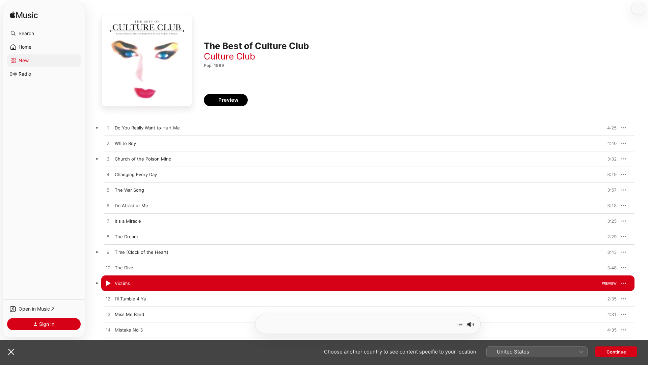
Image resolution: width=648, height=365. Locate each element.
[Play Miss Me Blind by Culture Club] (108, 315)
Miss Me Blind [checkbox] (129, 314)
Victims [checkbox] (122, 283)
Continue (616, 352)
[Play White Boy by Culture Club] (108, 144)
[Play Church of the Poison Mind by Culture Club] (108, 159)
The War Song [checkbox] (129, 190)
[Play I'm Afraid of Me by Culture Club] (108, 206)
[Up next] (460, 324)
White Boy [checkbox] (125, 143)
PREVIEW (609, 128)
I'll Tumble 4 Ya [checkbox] (130, 298)
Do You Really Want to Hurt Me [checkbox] (147, 127)
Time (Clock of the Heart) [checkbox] (141, 252)
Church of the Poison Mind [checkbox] (143, 159)
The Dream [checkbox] (126, 236)
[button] (43, 33)
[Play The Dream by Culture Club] (108, 237)
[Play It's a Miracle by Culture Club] (108, 221)
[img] (24, 15)
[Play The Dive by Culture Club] (108, 268)
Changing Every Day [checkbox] (136, 174)
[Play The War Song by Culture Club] (108, 190)
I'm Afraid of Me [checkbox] (131, 205)
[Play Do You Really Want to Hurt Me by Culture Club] (108, 128)
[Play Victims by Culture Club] (108, 284)
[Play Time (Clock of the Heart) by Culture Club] (108, 252)
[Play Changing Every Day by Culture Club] (108, 175)
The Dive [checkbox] (124, 267)
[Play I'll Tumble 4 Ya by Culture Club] (108, 299)
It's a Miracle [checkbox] (128, 221)
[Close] (11, 352)
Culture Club (229, 56)
